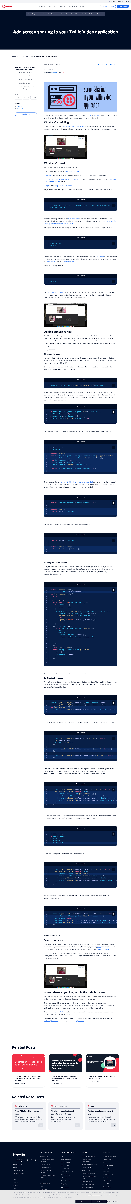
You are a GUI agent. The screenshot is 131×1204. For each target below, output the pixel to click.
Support (119, 1)
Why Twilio (61, 6)
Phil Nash (54, 72)
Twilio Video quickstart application (73, 126)
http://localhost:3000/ (56, 292)
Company (100, 14)
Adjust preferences (99, 1201)
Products (40, 6)
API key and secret (68, 262)
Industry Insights (63, 14)
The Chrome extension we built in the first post (62, 179)
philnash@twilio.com (51, 1021)
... (17, 56)
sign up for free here (72, 171)
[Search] (101, 6)
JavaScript (18, 97)
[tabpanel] (80, 206)
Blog (13, 56)
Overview (42, 14)
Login (126, 1)
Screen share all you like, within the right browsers (26, 88)
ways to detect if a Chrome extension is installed (76, 482)
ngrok (99, 947)
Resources (72, 6)
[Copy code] (113, 205)
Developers (51, 14)
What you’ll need (24, 76)
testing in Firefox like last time (63, 186)
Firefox (96, 115)
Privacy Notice (41, 1197)
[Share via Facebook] (99, 64)
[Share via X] (103, 64)
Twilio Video (99, 257)
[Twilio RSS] (115, 64)
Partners (91, 14)
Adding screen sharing (26, 79)
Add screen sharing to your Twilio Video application (25, 68)
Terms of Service (67, 1197)
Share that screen (24, 83)
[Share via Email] (111, 64)
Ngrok (48, 186)
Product (25, 56)
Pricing (82, 6)
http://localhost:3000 (105, 949)
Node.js (48, 175)
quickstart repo (73, 219)
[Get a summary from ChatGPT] (28, 1160)
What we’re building (25, 72)
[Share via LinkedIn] (107, 64)
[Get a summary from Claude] (36, 1160)
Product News (75, 14)
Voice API (33, 97)
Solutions (50, 6)
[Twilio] (7, 6)
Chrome (88, 115)
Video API (26, 97)
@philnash (80, 1021)
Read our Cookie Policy (112, 1201)
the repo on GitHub (58, 1012)
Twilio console (51, 262)
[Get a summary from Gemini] (32, 1160)
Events (84, 14)
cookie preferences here (94, 1195)
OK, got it (83, 1201)
